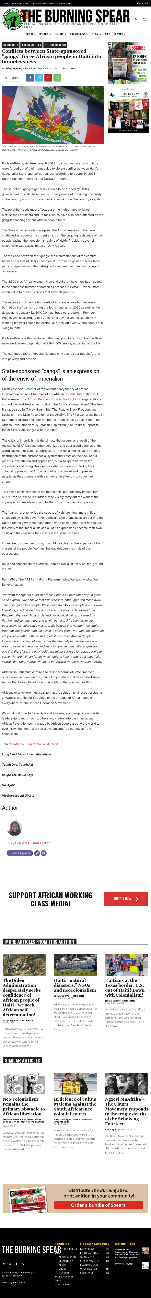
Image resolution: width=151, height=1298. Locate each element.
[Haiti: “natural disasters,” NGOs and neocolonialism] (75, 965)
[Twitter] (135, 19)
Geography (10, 45)
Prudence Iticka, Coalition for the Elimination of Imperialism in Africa (23, 1120)
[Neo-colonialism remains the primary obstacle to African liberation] (24, 1083)
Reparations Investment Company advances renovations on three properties (127, 1253)
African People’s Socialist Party (35, 744)
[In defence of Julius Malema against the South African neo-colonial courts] (75, 1083)
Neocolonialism (55, 45)
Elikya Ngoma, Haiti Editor (20, 68)
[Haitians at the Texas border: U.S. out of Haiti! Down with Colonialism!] (126, 965)
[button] (144, 19)
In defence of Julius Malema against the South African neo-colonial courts (75, 1107)
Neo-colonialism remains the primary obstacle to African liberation (24, 1107)
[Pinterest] (48, 78)
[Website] (37, 853)
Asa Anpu (110, 1129)
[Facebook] (121, 19)
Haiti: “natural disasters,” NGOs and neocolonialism (75, 985)
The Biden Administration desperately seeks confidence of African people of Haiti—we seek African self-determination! (22, 998)
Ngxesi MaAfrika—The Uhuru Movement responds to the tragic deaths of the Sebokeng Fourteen (126, 1112)
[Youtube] (113, 19)
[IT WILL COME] (145, 1265)
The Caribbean (31, 45)
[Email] (44, 853)
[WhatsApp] (57, 78)
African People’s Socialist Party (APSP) (54, 399)
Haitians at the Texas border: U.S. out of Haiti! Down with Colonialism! (125, 988)
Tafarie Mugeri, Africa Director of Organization (73, 1120)
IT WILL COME (124, 1264)
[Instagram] (128, 19)
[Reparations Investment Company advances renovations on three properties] (145, 1250)
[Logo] (19, 1250)
